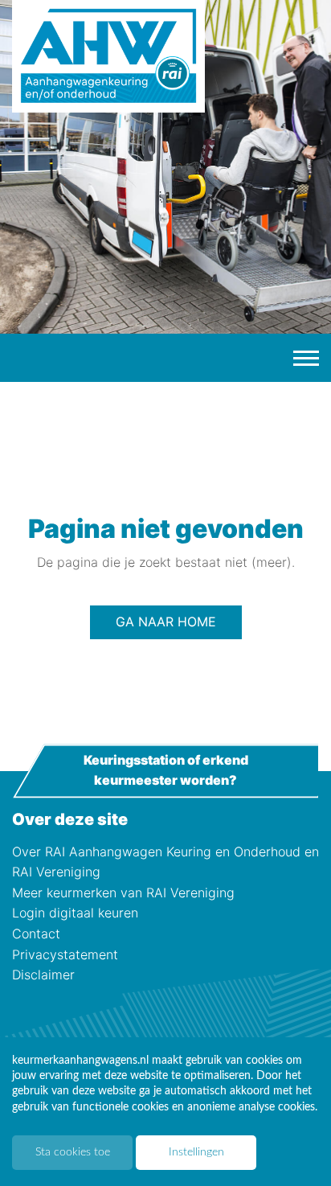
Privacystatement (65, 954)
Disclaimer (43, 974)
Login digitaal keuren (75, 913)
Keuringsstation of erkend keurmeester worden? (166, 770)
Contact (36, 933)
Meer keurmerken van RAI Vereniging (123, 892)
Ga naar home (166, 622)
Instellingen (196, 1152)
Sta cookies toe (72, 1152)
